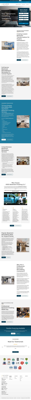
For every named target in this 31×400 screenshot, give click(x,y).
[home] (6, 4)
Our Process (23, 4)
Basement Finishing (18, 4)
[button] (18, 4)
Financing (16, 378)
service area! (17, 0)
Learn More (20, 0)
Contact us (3, 174)
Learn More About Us (9, 139)
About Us (27, 4)
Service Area (21, 377)
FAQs (15, 377)
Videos (20, 380)
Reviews (21, 378)
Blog (20, 379)
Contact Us (3, 139)
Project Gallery (10, 379)
